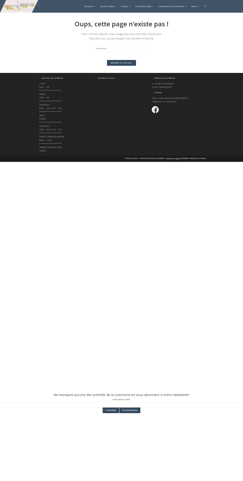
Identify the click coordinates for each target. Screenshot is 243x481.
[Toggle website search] (205, 6)
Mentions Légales (173, 158)
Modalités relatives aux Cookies (193, 158)
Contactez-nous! (130, 158)
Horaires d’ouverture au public (152, 158)
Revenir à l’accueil (121, 63)
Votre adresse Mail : (121, 399)
